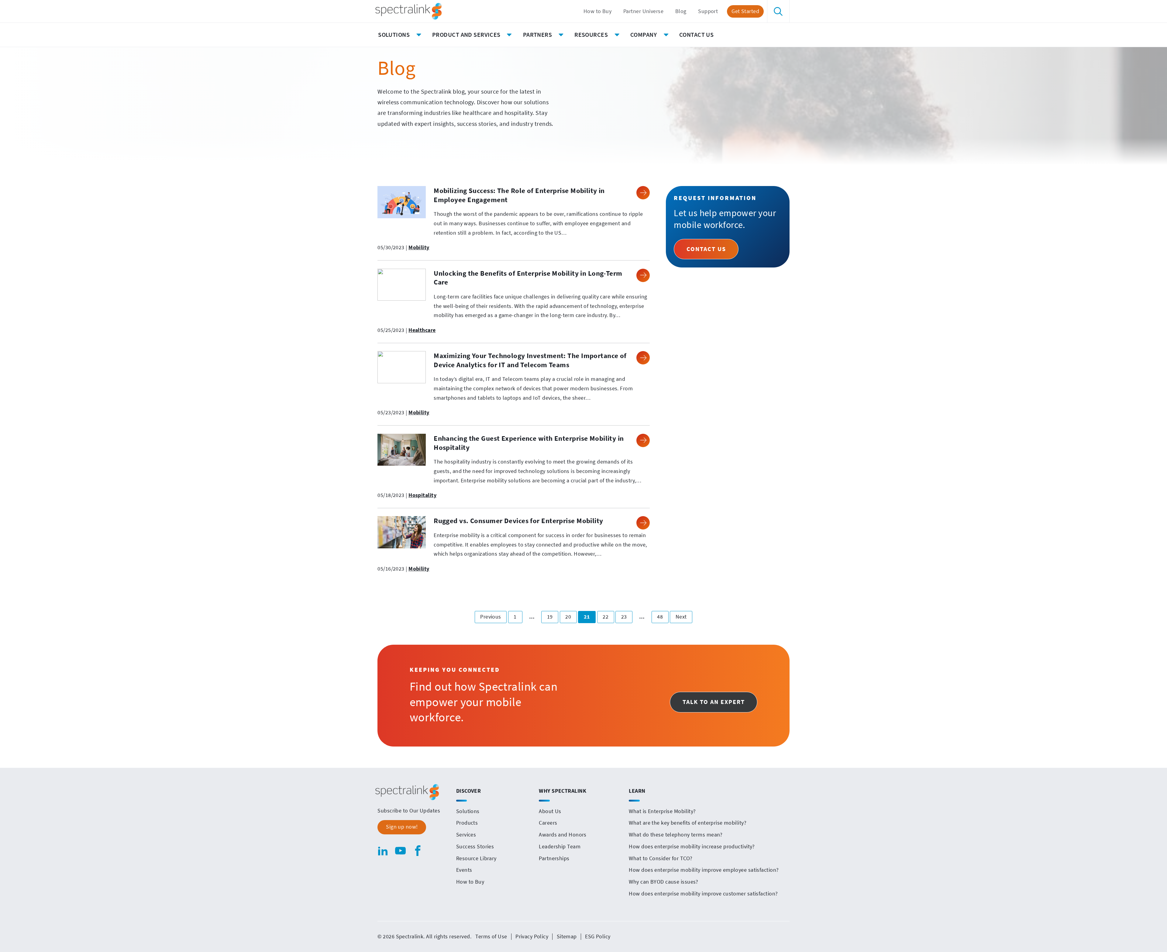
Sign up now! (402, 826)
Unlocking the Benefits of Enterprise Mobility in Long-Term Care (528, 278)
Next (684, 616)
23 (626, 616)
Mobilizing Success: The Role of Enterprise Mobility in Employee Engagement (519, 195)
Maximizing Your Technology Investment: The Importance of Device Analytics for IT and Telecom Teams (530, 360)
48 (662, 616)
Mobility (418, 247)
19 (552, 616)
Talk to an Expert (714, 702)
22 (608, 616)
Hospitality (422, 495)
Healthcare (421, 330)
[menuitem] (597, 11)
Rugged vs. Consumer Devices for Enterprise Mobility (518, 520)
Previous (493, 616)
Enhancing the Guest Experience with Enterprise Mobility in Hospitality (529, 443)
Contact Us (706, 249)
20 (571, 616)
